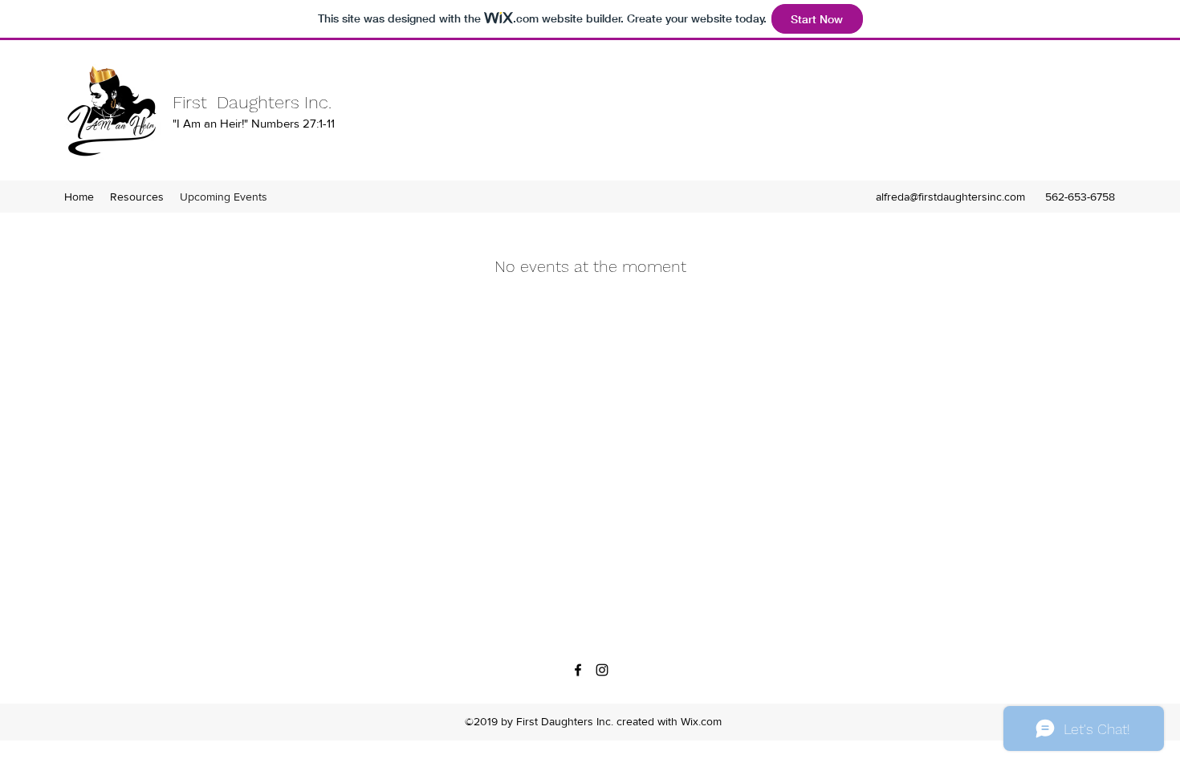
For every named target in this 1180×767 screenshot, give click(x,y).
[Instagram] (602, 670)
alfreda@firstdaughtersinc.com (950, 196)
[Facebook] (578, 670)
